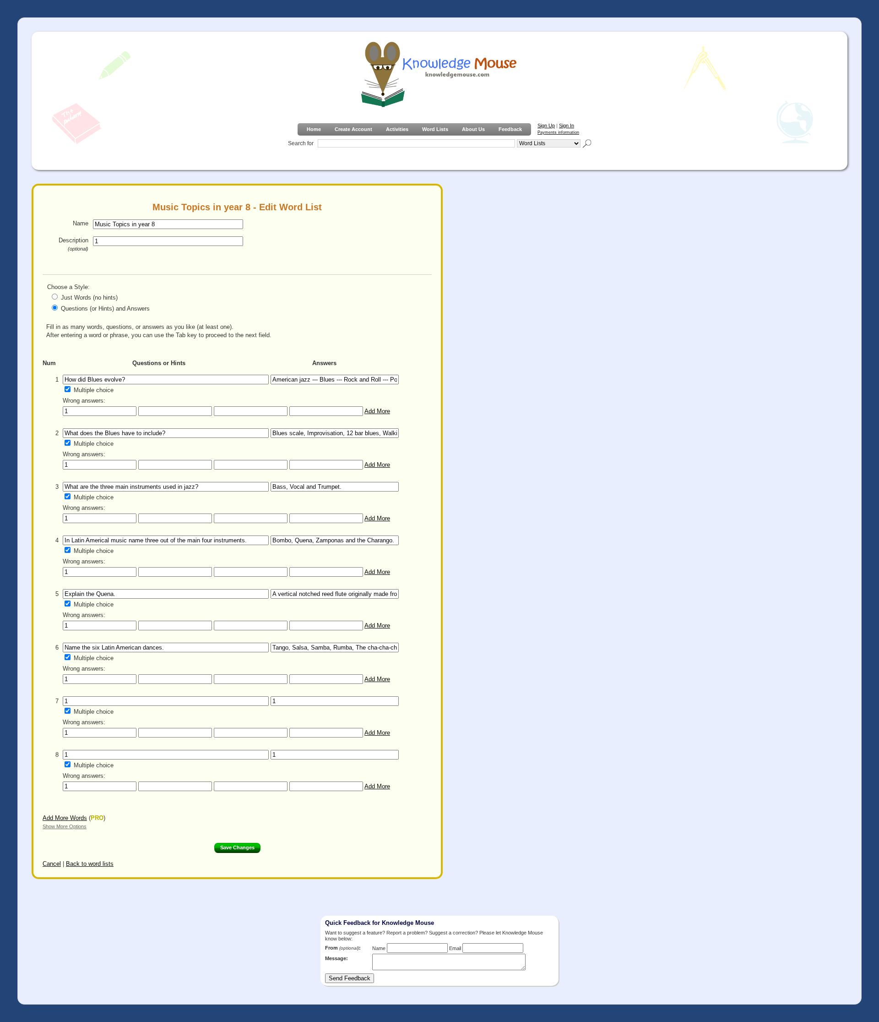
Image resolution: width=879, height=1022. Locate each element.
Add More (377, 411)
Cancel (52, 863)
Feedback (510, 129)
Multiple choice (94, 390)
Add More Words (65, 817)
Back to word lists (90, 863)
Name (80, 223)
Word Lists (435, 129)
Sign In (566, 125)
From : (343, 948)
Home (314, 129)
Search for (301, 143)
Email (455, 948)
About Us (473, 129)
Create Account (353, 129)
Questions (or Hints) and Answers (105, 308)
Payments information (558, 132)
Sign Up (546, 125)
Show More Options (65, 826)
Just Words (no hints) (89, 297)
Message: (336, 958)
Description (73, 244)
